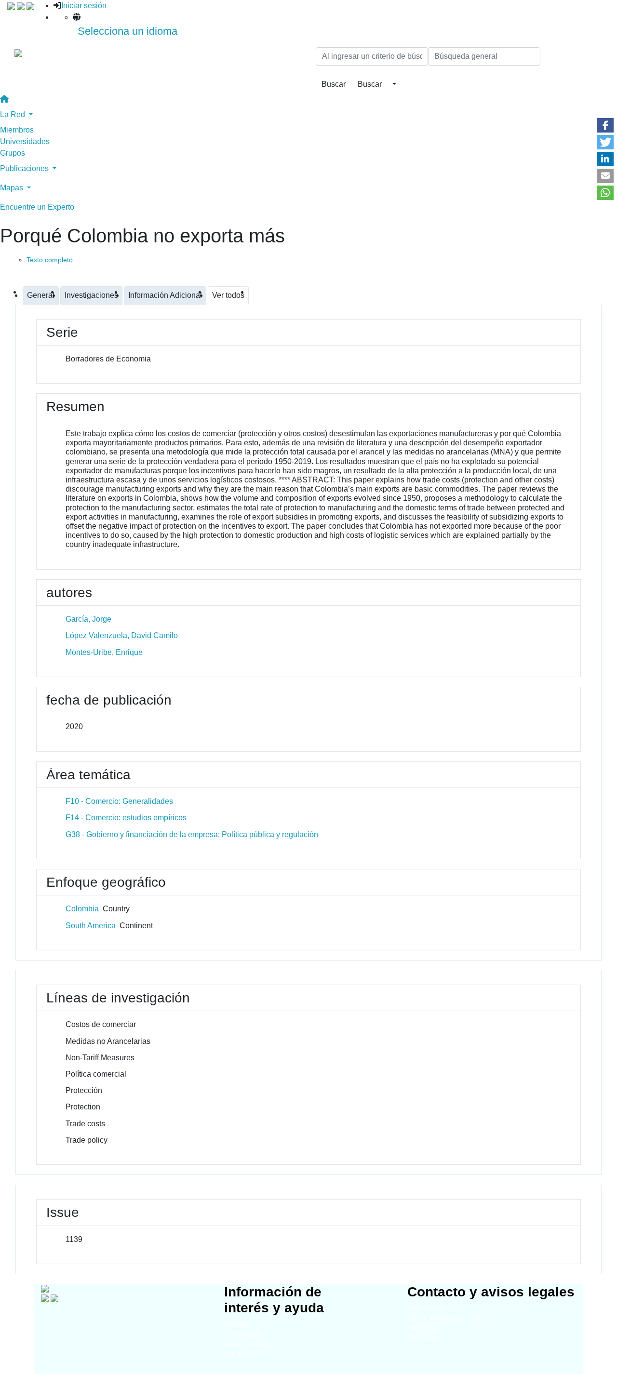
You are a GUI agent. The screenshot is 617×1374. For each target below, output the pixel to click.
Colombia (82, 909)
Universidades (25, 141)
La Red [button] (13, 114)
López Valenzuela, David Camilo (122, 635)
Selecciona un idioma (127, 31)
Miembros (17, 130)
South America (91, 925)
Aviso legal (422, 1327)
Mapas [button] (12, 188)
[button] (605, 125)
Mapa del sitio (426, 1308)
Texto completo (50, 260)
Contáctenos (425, 1337)
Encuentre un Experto (37, 207)
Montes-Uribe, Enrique (104, 652)
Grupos (12, 153)
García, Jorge (88, 619)
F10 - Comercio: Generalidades (119, 801)
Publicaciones (243, 1353)
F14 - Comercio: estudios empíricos (126, 818)
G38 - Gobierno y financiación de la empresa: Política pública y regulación (192, 834)
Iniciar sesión (84, 5)
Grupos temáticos (249, 1343)
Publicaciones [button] (25, 168)
